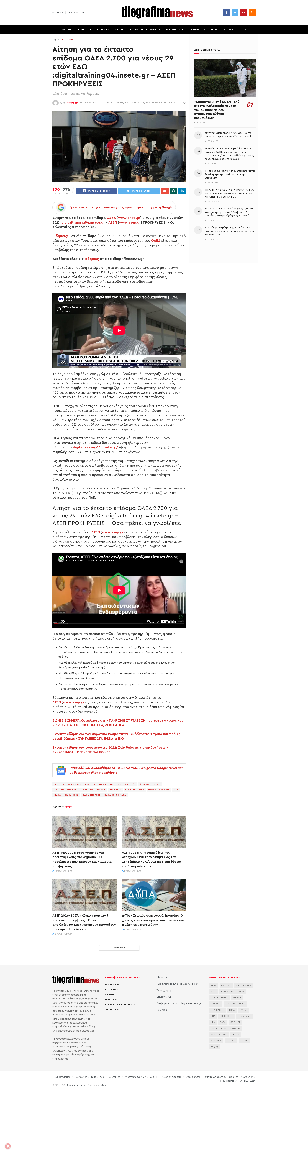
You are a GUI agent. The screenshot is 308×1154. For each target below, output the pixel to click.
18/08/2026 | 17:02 (63, 934)
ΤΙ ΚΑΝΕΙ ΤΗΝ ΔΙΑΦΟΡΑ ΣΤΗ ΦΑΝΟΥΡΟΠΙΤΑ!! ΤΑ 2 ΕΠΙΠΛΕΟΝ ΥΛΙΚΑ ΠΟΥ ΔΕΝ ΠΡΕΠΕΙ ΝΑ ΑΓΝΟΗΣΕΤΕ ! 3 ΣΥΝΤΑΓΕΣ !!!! (229, 193)
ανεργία (130, 784)
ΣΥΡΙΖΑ (235, 1034)
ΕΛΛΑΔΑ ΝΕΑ (84, 29)
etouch (104, 1085)
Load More (119, 948)
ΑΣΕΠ (112, 222)
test (102, 1077)
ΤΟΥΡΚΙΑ (231, 1041)
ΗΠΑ (213, 1016)
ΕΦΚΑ (232, 1010)
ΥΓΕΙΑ (214, 29)
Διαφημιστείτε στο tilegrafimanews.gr (179, 1003)
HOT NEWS (67, 40)
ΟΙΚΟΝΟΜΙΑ (112, 1009)
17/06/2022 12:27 (94, 102)
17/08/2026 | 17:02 (132, 930)
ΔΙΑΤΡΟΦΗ (229, 29)
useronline (114, 1077)
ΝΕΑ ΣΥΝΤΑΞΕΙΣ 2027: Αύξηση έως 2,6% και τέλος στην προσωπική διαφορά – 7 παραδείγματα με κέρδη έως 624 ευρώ (229, 212)
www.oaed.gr (129, 218)
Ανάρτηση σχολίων (135, 1077)
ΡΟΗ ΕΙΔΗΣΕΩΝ (247, 1081)
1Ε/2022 (59, 784)
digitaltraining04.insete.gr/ (95, 447)
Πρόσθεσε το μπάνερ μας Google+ (177, 984)
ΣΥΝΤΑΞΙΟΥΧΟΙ (219, 1034)
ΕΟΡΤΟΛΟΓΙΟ (217, 1010)
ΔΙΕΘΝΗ (119, 29)
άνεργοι (145, 784)
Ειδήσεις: (60, 236)
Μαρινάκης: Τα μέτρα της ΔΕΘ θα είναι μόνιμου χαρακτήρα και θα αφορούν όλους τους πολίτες (230, 231)
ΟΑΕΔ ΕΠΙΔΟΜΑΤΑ (115, 795)
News (102, 784)
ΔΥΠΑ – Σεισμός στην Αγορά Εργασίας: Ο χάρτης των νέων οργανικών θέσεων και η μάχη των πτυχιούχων (153, 920)
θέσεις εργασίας (159, 790)
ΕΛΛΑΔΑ (102, 29)
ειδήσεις (91, 259)
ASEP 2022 (74, 784)
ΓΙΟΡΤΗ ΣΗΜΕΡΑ (219, 998)
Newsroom (72, 102)
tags (93, 1077)
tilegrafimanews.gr (76, 1085)
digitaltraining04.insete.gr (83, 222)
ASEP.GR (90, 784)
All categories (62, 1077)
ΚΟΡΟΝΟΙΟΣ (226, 1016)
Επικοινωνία (164, 997)
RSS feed (162, 1010)
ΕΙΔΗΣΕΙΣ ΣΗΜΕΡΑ (235, 1004)
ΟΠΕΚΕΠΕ (235, 1022)
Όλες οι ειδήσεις (172, 1077)
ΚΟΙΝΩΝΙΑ (111, 999)
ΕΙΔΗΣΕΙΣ (115, 790)
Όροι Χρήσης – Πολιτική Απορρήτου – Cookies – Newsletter (219, 1077)
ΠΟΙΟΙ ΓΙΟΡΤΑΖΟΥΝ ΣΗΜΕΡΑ (225, 1028)
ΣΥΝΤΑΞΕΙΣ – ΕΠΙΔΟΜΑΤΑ (145, 29)
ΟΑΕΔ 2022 (71, 795)
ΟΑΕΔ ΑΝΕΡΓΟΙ (91, 795)
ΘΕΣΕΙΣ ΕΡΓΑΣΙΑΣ (134, 102)
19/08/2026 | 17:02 (132, 871)
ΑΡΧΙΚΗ (66, 29)
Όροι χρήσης (164, 990)
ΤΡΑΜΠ (244, 1041)
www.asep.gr (130, 222)
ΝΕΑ (176, 790)
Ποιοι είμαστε (226, 1081)
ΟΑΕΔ (111, 218)
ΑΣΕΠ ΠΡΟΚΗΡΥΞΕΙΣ (66, 790)
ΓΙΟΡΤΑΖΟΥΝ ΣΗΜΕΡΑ (232, 992)
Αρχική (55, 40)
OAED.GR (115, 784)
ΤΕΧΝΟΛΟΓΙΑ (197, 29)
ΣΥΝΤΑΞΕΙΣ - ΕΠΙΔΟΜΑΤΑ (160, 102)
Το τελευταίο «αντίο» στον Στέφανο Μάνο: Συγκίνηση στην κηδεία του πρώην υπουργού (230, 174)
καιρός (214, 1047)
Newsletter (81, 1077)
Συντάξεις (216, 1041)
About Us (162, 977)
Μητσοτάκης (244, 1016)
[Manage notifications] (8, 1146)
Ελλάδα (243, 1010)
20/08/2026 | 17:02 (63, 871)
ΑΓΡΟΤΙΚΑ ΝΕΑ (175, 29)
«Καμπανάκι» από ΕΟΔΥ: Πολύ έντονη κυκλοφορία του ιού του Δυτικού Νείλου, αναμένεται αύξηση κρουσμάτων (216, 109)
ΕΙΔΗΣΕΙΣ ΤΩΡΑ (134, 790)
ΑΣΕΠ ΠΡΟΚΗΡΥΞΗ (94, 790)
